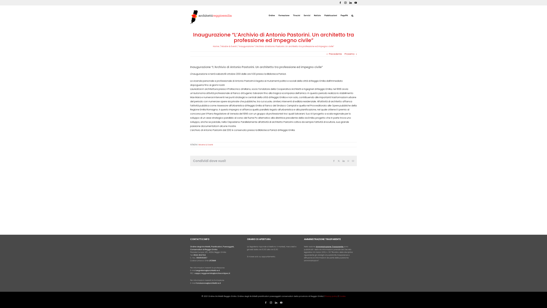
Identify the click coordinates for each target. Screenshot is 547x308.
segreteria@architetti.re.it (208, 270)
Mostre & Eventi (206, 144)
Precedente (335, 54)
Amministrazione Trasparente (329, 246)
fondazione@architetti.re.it (208, 283)
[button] (352, 15)
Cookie (342, 296)
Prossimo (350, 54)
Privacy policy (331, 296)
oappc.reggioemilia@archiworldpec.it (212, 273)
